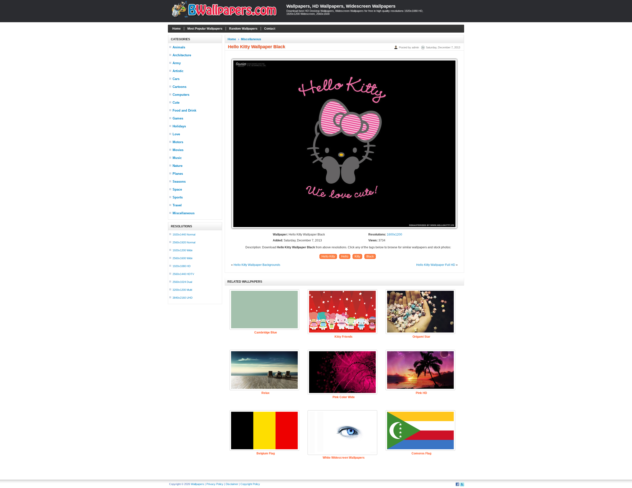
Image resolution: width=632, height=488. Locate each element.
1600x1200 (394, 234)
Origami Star (421, 336)
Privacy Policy (214, 484)
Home (176, 28)
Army (177, 63)
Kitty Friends (344, 336)
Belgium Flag (266, 453)
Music (177, 158)
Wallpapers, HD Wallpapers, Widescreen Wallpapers (340, 6)
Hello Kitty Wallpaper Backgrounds (257, 265)
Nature (177, 166)
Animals (179, 47)
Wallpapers (197, 484)
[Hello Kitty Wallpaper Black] (344, 228)
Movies (178, 150)
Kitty (357, 256)
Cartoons (179, 87)
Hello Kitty (328, 256)
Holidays (179, 126)
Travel (177, 205)
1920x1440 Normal (184, 234)
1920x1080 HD (182, 266)
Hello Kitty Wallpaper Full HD (435, 265)
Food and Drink (184, 110)
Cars (176, 79)
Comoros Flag (421, 453)
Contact (269, 28)
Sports (178, 197)
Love (176, 134)
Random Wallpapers (243, 28)
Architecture (182, 55)
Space (177, 189)
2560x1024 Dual (182, 281)
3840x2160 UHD (183, 297)
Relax (265, 393)
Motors (178, 142)
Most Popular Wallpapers (204, 28)
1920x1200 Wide (183, 250)
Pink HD (421, 393)
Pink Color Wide (344, 397)
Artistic (178, 71)
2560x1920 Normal (184, 242)
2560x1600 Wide (183, 258)
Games (178, 118)
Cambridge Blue (265, 332)
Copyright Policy (250, 484)
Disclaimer (232, 484)
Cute (176, 102)
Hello (344, 256)
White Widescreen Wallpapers (344, 457)
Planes (178, 174)
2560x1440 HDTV (183, 274)
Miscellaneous (184, 213)
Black (370, 256)
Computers (181, 95)
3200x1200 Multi (182, 289)
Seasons (179, 181)
